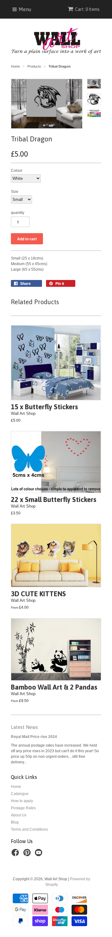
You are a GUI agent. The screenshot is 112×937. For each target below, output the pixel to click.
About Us (18, 815)
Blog (15, 822)
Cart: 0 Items (87, 9)
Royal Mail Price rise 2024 (34, 737)
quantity (17, 213)
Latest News (24, 727)
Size (14, 191)
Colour (16, 170)
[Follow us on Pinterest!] (28, 854)
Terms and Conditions (29, 829)
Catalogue (20, 794)
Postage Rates (23, 808)
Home (16, 786)
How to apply (22, 801)
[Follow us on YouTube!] (39, 854)
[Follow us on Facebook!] (16, 854)
